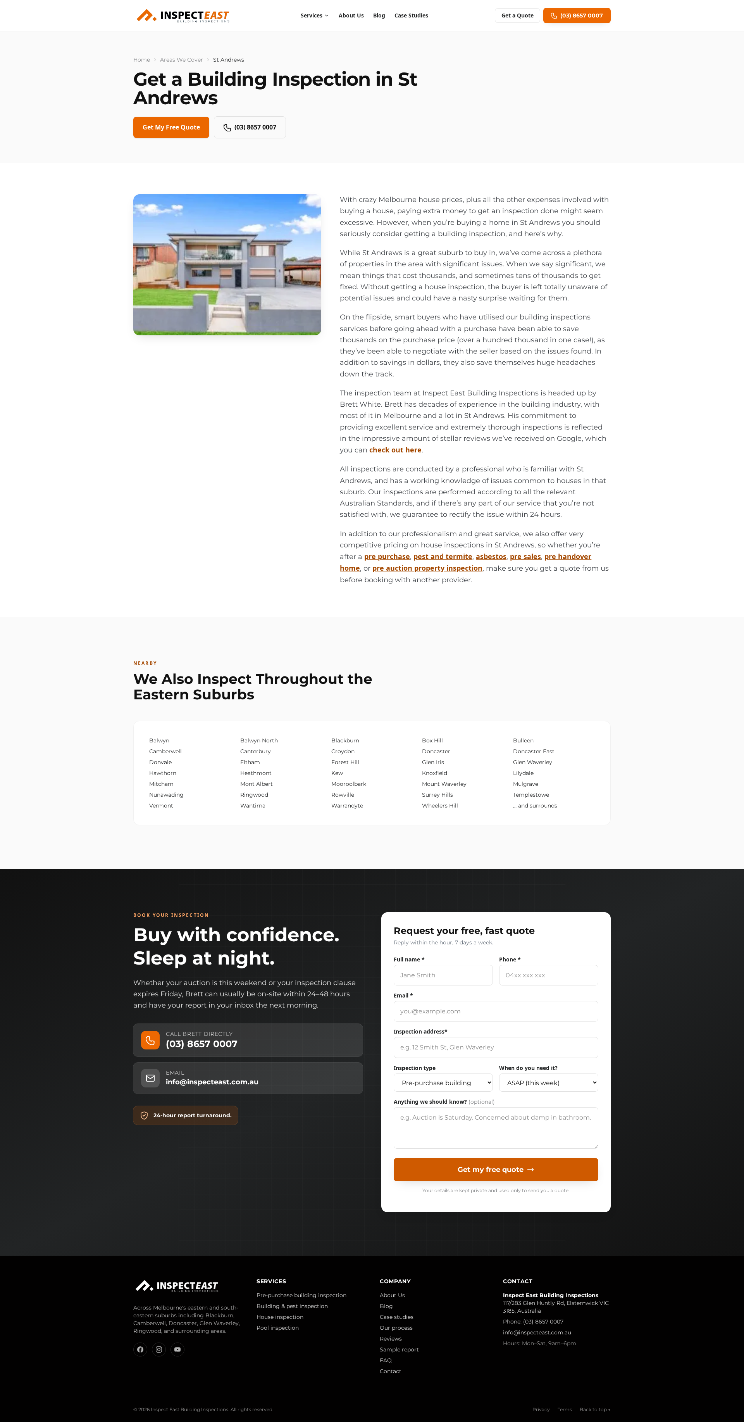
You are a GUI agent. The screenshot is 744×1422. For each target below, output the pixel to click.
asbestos (491, 556)
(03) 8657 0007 (255, 127)
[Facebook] (140, 1349)
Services (311, 15)
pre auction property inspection (427, 568)
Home (141, 59)
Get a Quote (517, 15)
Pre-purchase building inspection (301, 1295)
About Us (351, 15)
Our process (396, 1327)
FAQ (386, 1360)
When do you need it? (528, 1068)
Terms (565, 1409)
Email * (403, 995)
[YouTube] (177, 1349)
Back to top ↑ (595, 1409)
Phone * (510, 959)
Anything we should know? (444, 1101)
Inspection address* (421, 1031)
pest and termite (442, 556)
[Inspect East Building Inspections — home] (183, 15)
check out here (395, 449)
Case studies (396, 1316)
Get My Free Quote (171, 127)
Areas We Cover (181, 59)
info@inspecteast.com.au (537, 1332)
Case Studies (411, 15)
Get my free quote (491, 1169)
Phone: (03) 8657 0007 (533, 1321)
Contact (390, 1371)
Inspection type (415, 1068)
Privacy (541, 1409)
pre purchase (387, 556)
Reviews (391, 1338)
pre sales (525, 556)
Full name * (409, 959)
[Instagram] (159, 1349)
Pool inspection (278, 1327)
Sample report (399, 1349)
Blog (379, 15)
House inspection (280, 1316)
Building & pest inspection (292, 1306)
